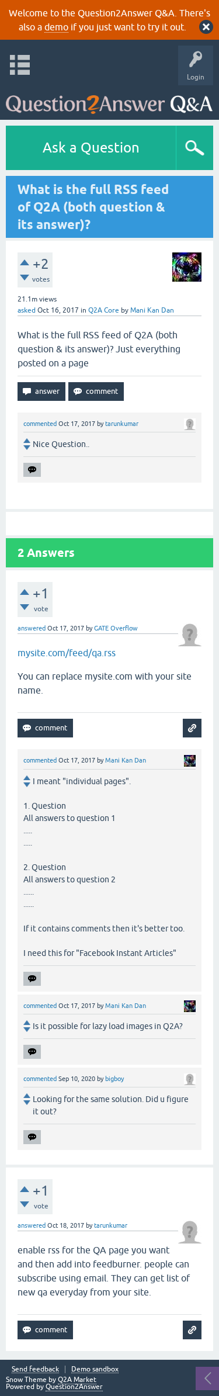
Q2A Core (103, 310)
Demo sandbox (95, 1369)
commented (40, 423)
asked (27, 310)
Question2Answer (74, 1387)
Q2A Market (77, 1380)
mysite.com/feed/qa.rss (67, 652)
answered (32, 628)
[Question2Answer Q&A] (109, 99)
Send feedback (35, 1369)
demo (56, 27)
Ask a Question (91, 147)
